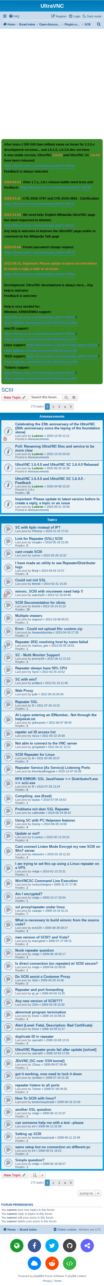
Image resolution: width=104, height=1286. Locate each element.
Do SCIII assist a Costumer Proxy (42, 977)
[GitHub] (69, 1245)
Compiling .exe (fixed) (33, 796)
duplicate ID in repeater (34, 1037)
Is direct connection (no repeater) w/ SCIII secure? (56, 963)
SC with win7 (26, 679)
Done (35, 1015)
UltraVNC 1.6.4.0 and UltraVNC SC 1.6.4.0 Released (57, 465)
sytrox (36, 555)
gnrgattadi (38, 747)
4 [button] (65, 406)
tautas (36, 799)
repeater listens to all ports (37, 1085)
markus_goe (40, 645)
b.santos (37, 837)
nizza (35, 735)
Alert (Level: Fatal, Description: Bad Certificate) (53, 1025)
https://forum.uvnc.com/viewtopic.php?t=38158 (55, 187)
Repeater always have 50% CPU (41, 668)
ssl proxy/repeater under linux (40, 907)
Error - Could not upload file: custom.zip (48, 629)
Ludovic (37, 435)
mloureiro (38, 854)
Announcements (38, 439)
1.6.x (31, 489)
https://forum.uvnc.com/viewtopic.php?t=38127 (39, 225)
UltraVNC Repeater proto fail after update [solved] (55, 1050)
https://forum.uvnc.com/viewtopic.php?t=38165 (62, 345)
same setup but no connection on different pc (52, 1147)
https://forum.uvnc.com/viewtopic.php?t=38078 (39, 252)
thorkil (36, 606)
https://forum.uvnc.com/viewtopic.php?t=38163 (39, 317)
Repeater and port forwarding (39, 990)
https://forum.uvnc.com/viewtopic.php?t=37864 (39, 274)
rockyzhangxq (41, 884)
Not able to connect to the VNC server (46, 743)
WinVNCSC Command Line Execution (46, 881)
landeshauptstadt (43, 1102)
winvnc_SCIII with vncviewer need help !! (49, 591)
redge (35, 871)
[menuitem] (14, 16)
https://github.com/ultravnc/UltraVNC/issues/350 (40, 378)
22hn (35, 1004)
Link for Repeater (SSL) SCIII (39, 539)
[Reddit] (52, 1263)
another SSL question (33, 1110)
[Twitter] (52, 1245)
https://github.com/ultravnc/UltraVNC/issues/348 (40, 351)
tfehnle (36, 583)
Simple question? (30, 1160)
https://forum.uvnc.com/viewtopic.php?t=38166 (62, 356)
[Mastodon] (87, 1245)
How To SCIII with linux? (35, 1098)
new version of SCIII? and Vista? (42, 937)
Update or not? (27, 833)
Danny (36, 824)
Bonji (35, 570)
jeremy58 (38, 658)
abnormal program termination (40, 1012)
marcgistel (38, 940)
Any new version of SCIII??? (38, 1001)
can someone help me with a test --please (49, 1123)
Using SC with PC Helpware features (45, 820)
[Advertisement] (52, 84)
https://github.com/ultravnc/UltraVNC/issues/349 (40, 362)
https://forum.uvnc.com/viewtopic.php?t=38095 (39, 166)
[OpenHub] (69, 1263)
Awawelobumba (42, 632)
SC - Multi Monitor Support (37, 655)
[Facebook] (34, 1245)
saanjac (37, 910)
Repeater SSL (26, 702)
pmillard (37, 683)
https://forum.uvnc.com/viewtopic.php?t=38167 (39, 373)
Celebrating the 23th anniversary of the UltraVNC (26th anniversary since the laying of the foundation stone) (57, 428)
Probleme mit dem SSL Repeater (42, 809)
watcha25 (38, 595)
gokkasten (39, 722)
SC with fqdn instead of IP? (38, 527)
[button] (71, 406)
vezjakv (37, 542)
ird (33, 1126)
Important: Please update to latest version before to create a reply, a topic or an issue (57, 501)
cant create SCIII (28, 552)
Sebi (35, 980)
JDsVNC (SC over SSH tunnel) (40, 1061)
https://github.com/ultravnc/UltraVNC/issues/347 (40, 339)
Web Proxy (24, 691)
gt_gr (35, 993)
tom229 (37, 927)
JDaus (36, 1064)
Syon (35, 671)
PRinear (37, 531)
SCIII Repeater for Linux (35, 755)
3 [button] (59, 406)
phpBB (38, 1275)
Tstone (36, 1088)
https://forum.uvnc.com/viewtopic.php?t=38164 (39, 334)
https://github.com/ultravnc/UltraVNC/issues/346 (40, 323)
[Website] (16, 1245)
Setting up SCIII (28, 1134)
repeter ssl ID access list (35, 732)
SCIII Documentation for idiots (40, 603)
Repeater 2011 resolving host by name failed (51, 642)
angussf (37, 619)
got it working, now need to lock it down (48, 1074)
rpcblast (37, 1077)
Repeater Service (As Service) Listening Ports (52, 768)
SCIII (7, 390)
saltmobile (38, 812)
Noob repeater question (34, 950)
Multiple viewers (28, 616)
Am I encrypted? (28, 894)
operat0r (37, 1040)
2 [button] (53, 406)
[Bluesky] (34, 1263)
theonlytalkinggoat (43, 771)
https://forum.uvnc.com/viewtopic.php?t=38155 (39, 204)
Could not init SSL (30, 580)
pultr (35, 694)
